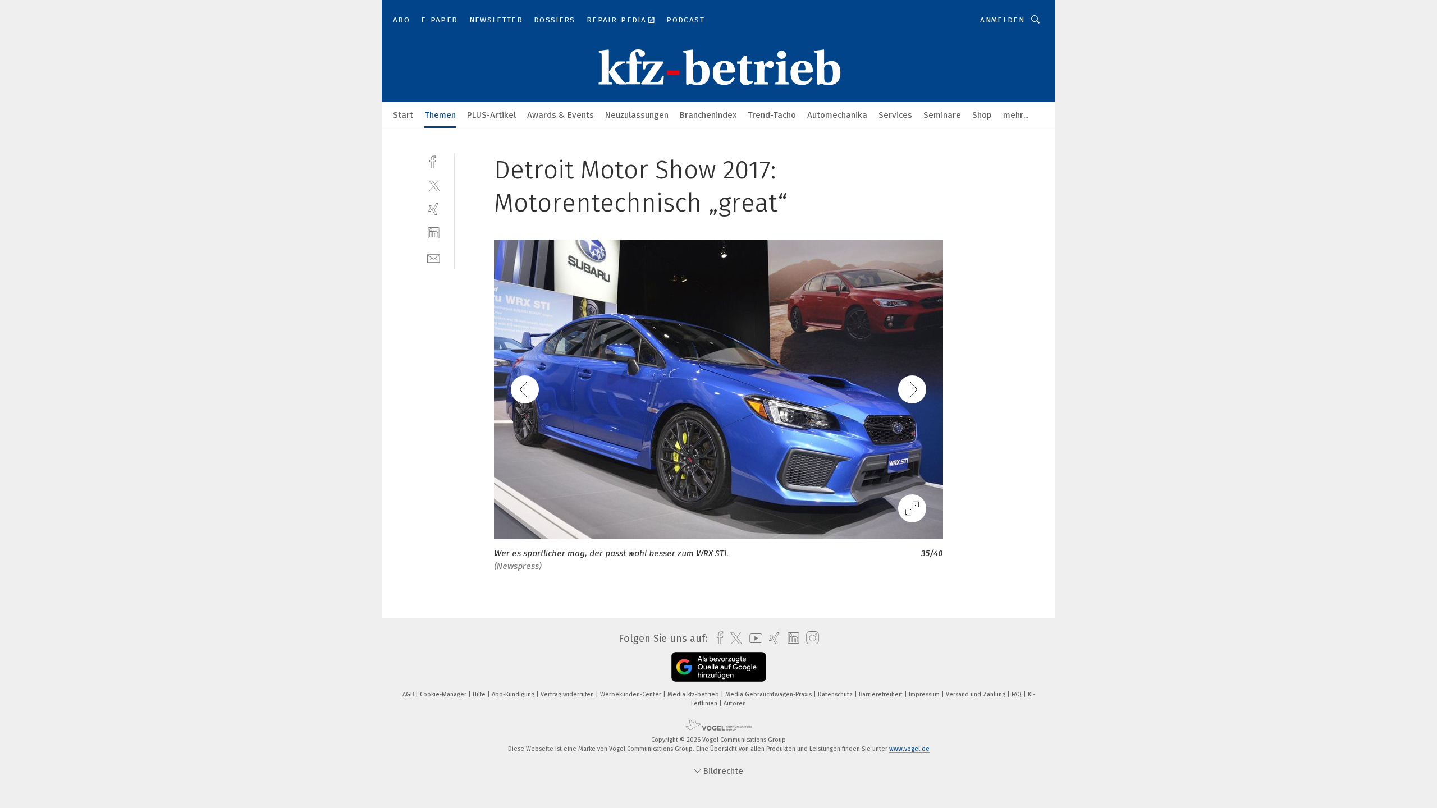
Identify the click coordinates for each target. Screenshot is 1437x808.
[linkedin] (434, 233)
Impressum (925, 694)
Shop (982, 115)
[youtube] (753, 638)
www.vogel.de (909, 748)
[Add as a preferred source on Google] (718, 667)
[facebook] (434, 161)
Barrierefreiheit (881, 694)
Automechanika (837, 115)
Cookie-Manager (444, 694)
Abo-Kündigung (514, 694)
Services (895, 115)
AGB (408, 694)
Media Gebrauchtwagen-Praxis (769, 694)
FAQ (1017, 694)
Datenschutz (836, 694)
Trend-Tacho (772, 115)
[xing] (434, 209)
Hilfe (480, 694)
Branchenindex (708, 115)
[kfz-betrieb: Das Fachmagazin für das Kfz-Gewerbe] (403, 114)
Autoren (735, 703)
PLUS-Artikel (491, 115)
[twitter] (434, 185)
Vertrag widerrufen (568, 694)
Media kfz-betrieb (694, 694)
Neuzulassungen (637, 115)
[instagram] (809, 638)
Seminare (942, 115)
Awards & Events (560, 115)
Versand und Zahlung (976, 694)
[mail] (434, 257)
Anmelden (1002, 20)
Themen (440, 115)
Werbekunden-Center (631, 694)
